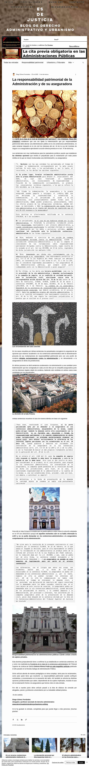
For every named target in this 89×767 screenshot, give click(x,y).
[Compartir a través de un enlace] (26, 719)
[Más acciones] (76, 74)
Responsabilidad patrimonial (32, 62)
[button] (83, 62)
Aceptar (81, 762)
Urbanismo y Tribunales (56, 62)
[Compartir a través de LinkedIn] (22, 719)
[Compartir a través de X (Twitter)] (17, 719)
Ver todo (83, 734)
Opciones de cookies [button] (58, 762)
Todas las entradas (11, 62)
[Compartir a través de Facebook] (13, 719)
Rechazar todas (70, 762)
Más (70, 62)
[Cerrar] (87, 762)
